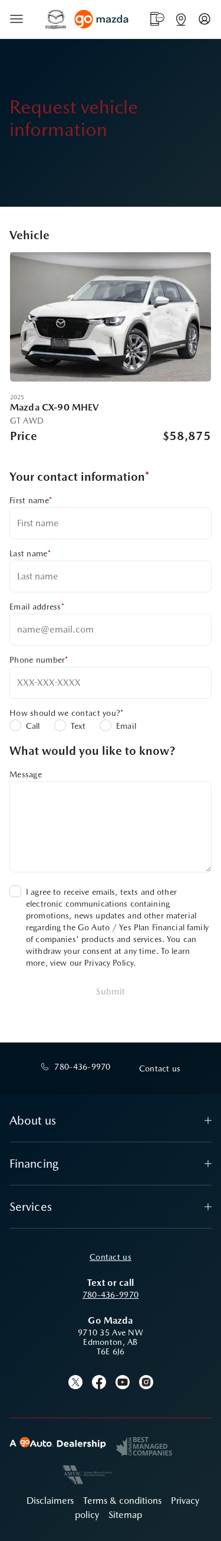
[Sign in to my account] (204, 19)
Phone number (38, 659)
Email (126, 726)
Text (78, 726)
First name (30, 500)
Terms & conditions (122, 1500)
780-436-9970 (110, 1294)
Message (25, 774)
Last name (30, 553)
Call (33, 726)
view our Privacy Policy (91, 962)
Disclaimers (50, 1500)
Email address (36, 606)
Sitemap (125, 1514)
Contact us (110, 1257)
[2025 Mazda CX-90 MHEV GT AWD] (110, 317)
